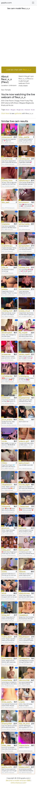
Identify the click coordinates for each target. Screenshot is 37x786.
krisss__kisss (6, 745)
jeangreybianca (24, 246)
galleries (18, 113)
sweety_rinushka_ (24, 311)
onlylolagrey (24, 376)
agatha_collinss (7, 767)
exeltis (4, 572)
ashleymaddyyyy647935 (24, 224)
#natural (27, 109)
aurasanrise (6, 354)
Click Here (5, 113)
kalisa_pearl (6, 550)
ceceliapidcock (24, 658)
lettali (4, 593)
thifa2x (4, 463)
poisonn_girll (24, 441)
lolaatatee (6, 224)
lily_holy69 (23, 333)
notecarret (6, 506)
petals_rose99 (24, 354)
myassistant (23, 615)
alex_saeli (5, 202)
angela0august (7, 246)
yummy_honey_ (7, 181)
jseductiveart (24, 463)
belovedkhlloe (24, 289)
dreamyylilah (7, 724)
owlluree (22, 528)
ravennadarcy (7, 658)
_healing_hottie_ (7, 311)
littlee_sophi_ (7, 702)
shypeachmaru (24, 398)
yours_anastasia (7, 420)
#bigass (13, 109)
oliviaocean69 (7, 137)
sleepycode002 (24, 767)
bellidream (6, 398)
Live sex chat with (19, 70)
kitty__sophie (24, 137)
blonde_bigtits (24, 485)
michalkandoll (7, 376)
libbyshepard (24, 637)
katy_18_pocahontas (24, 724)
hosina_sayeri (7, 637)
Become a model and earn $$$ (18, 780)
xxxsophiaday (7, 680)
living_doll (6, 615)
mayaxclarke (24, 745)
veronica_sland (24, 159)
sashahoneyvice (24, 181)
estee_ (21, 420)
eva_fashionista (7, 159)
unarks (22, 702)
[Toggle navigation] (33, 3)
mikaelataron (7, 485)
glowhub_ (6, 528)
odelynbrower (24, 593)
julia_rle (5, 267)
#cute (33, 109)
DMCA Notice (16, 783)
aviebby (5, 289)
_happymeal (24, 506)
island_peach (24, 550)
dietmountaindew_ (24, 680)
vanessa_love (24, 267)
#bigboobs (20, 109)
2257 (24, 783)
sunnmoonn (24, 202)
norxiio (4, 441)
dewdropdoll (7, 333)
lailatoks (22, 572)
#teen (8, 109)
